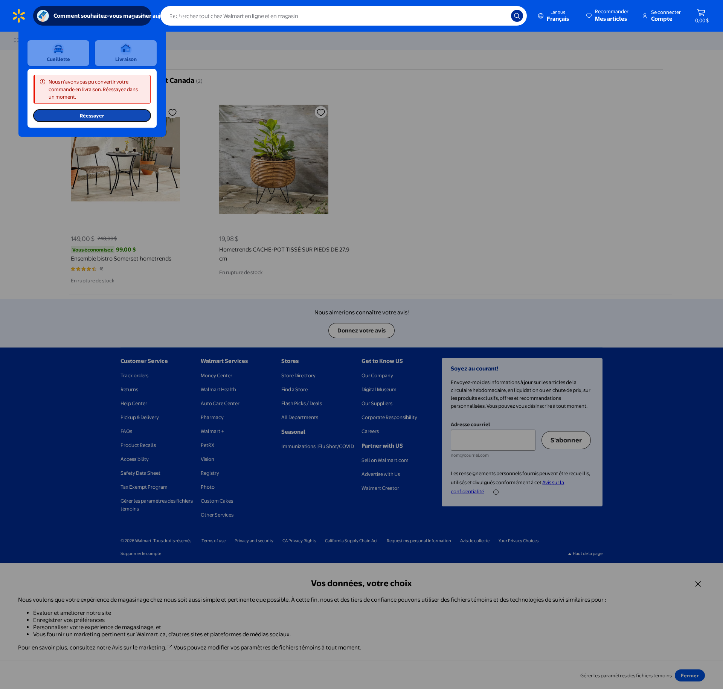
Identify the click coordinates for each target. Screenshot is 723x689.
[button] (608, 16)
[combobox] (343, 16)
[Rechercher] (517, 16)
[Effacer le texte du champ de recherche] (500, 16)
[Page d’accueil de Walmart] (19, 16)
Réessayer (92, 116)
